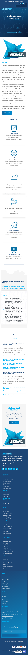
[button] (22, 9)
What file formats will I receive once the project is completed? (13, 373)
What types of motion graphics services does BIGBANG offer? (13, 360)
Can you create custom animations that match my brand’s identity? (13, 368)
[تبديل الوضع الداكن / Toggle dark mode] (26, 4)
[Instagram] (14, 469)
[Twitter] (11, 469)
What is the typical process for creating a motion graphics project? (14, 395)
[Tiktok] (17, 469)
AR (20, 3)
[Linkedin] (9, 469)
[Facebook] (3, 469)
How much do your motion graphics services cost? (12, 391)
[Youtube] (6, 469)
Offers (19, 1)
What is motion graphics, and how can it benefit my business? (13, 343)
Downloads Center (13, 1)
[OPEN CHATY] (24, 651)
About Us (7, 1)
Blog (22, 1)
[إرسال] (14, 635)
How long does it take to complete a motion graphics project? (12, 364)
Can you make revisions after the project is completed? (14, 387)
